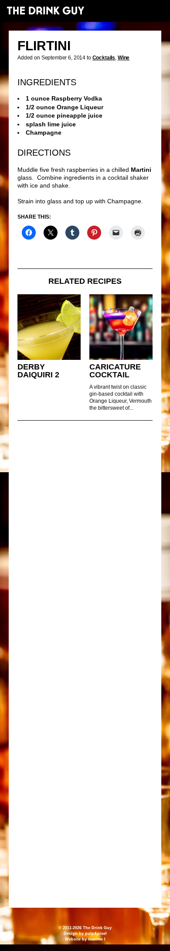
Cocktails (104, 58)
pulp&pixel (96, 933)
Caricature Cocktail (115, 371)
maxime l (96, 939)
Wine (123, 58)
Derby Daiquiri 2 (38, 371)
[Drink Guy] (45, 10)
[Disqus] (85, 546)
